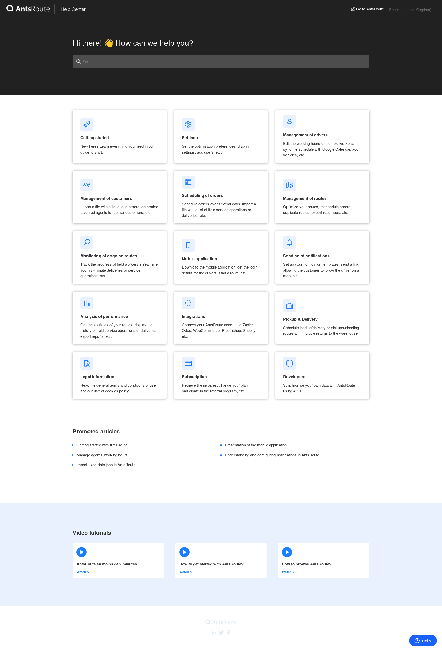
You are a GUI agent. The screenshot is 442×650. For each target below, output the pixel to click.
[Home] (43, 9)
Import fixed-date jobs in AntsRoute (105, 464)
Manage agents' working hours (102, 454)
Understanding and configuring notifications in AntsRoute (272, 454)
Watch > (82, 571)
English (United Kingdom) (411, 9)
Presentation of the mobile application (256, 444)
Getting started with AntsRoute (101, 444)
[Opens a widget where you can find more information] (423, 641)
